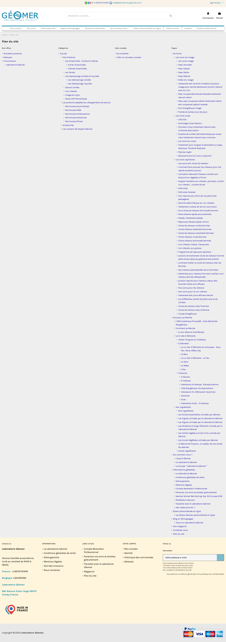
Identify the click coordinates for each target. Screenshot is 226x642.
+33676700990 (20, 571)
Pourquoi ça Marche (182, 317)
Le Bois (184, 354)
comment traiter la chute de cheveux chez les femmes (199, 264)
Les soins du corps (187, 141)
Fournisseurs (10, 61)
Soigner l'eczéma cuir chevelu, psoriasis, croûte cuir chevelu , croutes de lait (201, 183)
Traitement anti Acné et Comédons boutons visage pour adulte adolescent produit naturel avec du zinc (200, 86)
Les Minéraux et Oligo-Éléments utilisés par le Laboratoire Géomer (200, 427)
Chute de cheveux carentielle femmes (196, 233)
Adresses (129, 561)
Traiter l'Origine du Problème (192, 339)
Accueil (63, 53)
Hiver (183, 399)
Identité (128, 553)
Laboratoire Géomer (15, 65)
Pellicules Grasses (186, 192)
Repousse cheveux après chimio (193, 222)
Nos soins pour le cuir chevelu (192, 291)
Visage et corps (72, 95)
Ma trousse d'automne (76, 117)
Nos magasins (180, 526)
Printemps (186, 380)
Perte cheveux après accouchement (194, 214)
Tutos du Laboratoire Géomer (189, 522)
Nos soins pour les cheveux (191, 288)
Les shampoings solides (79, 80)
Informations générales (184, 469)
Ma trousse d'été (73, 110)
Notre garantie (182, 481)
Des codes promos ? (185, 507)
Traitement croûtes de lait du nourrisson (197, 206)
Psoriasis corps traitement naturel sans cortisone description (197, 128)
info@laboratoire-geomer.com (126, 2)
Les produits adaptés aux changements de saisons (87, 102)
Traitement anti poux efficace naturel (195, 295)
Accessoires (68, 125)
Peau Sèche (183, 72)
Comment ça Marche (185, 328)
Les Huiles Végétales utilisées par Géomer (198, 440)
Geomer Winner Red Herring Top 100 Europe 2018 (199, 496)
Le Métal (185, 365)
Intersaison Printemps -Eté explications (199, 384)
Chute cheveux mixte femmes (192, 237)
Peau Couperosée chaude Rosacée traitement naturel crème (199, 95)
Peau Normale (185, 65)
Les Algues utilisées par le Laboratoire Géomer (200, 422)
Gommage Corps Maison (190, 123)
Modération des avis (185, 500)
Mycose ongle (184, 152)
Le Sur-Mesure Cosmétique (191, 332)
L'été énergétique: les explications (197, 388)
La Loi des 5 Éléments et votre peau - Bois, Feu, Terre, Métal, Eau (201, 349)
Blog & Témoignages (183, 519)
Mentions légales (184, 485)
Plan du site (178, 534)
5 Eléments (183, 343)
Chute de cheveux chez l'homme (193, 306)
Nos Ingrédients (183, 407)
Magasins (89, 571)
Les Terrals (70, 72)
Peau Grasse (184, 68)
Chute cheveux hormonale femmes (194, 240)
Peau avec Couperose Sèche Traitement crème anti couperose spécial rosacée (199, 103)
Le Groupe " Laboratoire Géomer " (191, 466)
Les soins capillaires (185, 159)
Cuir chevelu (71, 91)
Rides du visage (185, 80)
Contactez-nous (180, 530)
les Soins (177, 53)
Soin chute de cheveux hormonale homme (198, 210)
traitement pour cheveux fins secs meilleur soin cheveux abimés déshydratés (201, 275)
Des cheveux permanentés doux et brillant (198, 270)
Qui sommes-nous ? (182, 454)
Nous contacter (52, 570)
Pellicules (183, 188)
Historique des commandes (138, 557)
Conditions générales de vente (190, 477)
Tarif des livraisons (53, 565)
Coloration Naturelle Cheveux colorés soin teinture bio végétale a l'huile (198, 176)
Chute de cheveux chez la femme (193, 310)
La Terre (184, 362)
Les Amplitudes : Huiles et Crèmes (81, 61)
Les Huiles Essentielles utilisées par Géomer (199, 414)
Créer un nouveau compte (129, 57)
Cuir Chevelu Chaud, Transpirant (193, 244)
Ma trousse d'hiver (74, 121)
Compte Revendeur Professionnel (191, 488)
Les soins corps (183, 115)
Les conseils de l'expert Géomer (77, 129)
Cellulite (182, 119)
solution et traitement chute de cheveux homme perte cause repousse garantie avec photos (201, 257)
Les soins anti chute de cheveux (193, 163)
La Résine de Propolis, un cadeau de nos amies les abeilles (200, 445)
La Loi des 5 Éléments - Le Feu (195, 358)
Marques (8, 57)
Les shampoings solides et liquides (82, 76)
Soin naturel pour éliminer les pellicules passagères (197, 197)
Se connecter (123, 53)
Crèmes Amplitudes (77, 68)
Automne (185, 395)
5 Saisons (182, 373)
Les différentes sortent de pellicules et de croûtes (197, 301)
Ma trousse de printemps (77, 106)
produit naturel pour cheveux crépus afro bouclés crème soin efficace (197, 282)
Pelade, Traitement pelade (190, 218)
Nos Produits (69, 57)
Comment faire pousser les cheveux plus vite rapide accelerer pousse (199, 169)
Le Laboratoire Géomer (186, 462)
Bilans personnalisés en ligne (187, 511)
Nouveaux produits (13, 53)
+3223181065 (20, 578)
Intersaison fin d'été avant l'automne (198, 392)
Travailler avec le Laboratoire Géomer (193, 504)
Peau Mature (184, 76)
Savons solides (72, 87)
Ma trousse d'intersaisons (77, 114)
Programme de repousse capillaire (194, 252)
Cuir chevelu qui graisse (189, 248)
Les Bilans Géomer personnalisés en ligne (195, 515)
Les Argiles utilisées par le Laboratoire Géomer (200, 418)
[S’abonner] (220, 557)
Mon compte (131, 548)
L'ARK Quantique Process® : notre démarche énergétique (196, 323)
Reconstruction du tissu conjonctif (194, 156)
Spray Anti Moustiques (76, 98)
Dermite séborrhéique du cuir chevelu (196, 203)
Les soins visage (186, 61)
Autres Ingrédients (187, 451)
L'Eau (183, 369)
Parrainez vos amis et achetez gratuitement (196, 492)
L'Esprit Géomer (183, 458)
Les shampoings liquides (80, 83)
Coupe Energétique (187, 313)
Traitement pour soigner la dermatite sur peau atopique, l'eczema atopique (200, 146)
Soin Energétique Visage (189, 108)
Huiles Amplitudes (77, 65)
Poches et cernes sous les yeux (192, 112)
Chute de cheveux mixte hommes (194, 225)
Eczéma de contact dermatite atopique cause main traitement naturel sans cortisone (199, 136)
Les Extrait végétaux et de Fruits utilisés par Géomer (199, 435)
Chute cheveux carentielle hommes (194, 229)
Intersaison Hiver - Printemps (195, 403)
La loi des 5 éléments (186, 336)
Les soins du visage (185, 57)
